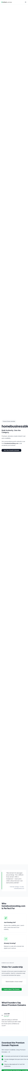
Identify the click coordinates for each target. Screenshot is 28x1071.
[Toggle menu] (25, 2)
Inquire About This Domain (12, 989)
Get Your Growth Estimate (11, 450)
